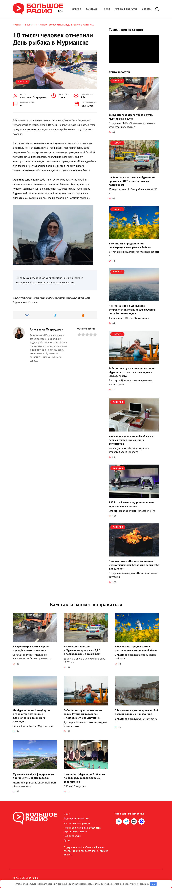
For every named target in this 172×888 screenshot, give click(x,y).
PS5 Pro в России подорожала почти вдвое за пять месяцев (131, 504)
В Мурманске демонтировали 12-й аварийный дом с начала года (136, 711)
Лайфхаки (92, 9)
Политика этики (72, 836)
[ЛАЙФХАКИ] (134, 429)
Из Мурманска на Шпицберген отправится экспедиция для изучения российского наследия (132, 309)
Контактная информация (77, 823)
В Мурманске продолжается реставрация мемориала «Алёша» (130, 245)
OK (153, 883)
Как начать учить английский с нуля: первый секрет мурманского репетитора (131, 439)
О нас (67, 814)
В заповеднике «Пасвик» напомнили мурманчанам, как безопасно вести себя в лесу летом (134, 564)
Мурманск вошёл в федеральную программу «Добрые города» (33, 775)
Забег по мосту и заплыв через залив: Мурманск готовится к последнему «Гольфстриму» (132, 372)
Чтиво (106, 9)
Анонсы (146, 9)
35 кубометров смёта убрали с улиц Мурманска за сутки (131, 116)
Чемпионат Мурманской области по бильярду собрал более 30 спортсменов (84, 777)
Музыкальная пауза (126, 9)
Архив (67, 840)
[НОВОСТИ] (134, 108)
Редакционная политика (76, 818)
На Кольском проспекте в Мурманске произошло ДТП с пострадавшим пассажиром (132, 180)
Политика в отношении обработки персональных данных (82, 829)
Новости (76, 9)
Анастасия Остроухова (46, 329)
